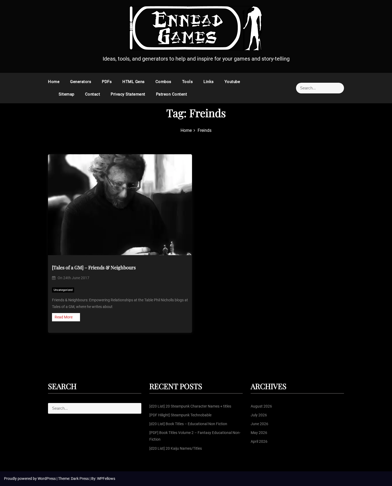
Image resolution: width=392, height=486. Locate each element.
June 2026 (259, 424)
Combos (163, 81)
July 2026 (259, 415)
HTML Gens (133, 81)
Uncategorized (63, 290)
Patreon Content (171, 94)
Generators (80, 81)
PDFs (107, 81)
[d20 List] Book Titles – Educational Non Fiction (188, 424)
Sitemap (66, 94)
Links (208, 81)
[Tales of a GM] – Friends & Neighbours (94, 267)
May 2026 (259, 432)
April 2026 (259, 441)
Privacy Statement (128, 94)
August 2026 (261, 406)
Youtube (232, 81)
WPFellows (106, 478)
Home (53, 81)
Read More (64, 317)
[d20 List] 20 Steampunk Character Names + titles (190, 406)
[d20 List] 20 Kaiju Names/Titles (175, 448)
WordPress (47, 478)
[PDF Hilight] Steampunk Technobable (180, 415)
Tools (187, 81)
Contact (92, 94)
